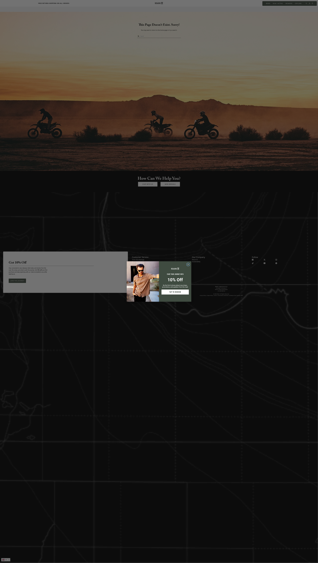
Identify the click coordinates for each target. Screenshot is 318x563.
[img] (188, 264)
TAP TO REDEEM (175, 292)
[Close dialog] (188, 264)
